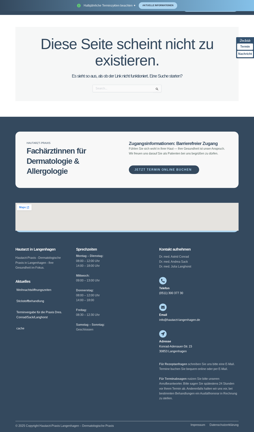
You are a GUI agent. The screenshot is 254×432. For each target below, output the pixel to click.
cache (20, 328)
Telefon (164, 288)
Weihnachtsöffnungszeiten (33, 289)
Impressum (198, 424)
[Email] (163, 307)
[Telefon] (163, 280)
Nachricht (245, 53)
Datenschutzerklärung (224, 424)
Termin (245, 46)
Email (163, 314)
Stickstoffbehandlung (30, 301)
